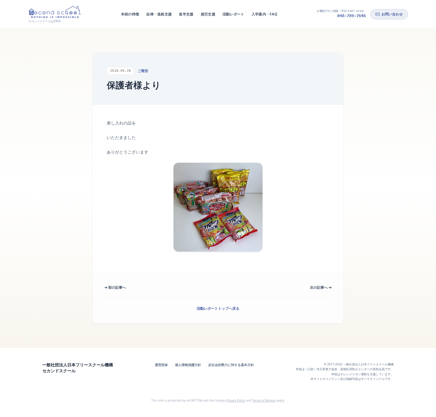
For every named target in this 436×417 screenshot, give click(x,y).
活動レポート (233, 14)
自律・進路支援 (159, 14)
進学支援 (186, 14)
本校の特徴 (130, 14)
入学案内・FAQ (264, 14)
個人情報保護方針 (188, 364)
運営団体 (161, 364)
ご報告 (143, 70)
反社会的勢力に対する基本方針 (231, 364)
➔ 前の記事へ (115, 287)
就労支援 (208, 14)
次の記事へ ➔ (321, 287)
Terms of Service (264, 400)
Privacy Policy (235, 400)
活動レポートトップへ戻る (218, 308)
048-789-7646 (351, 15)
